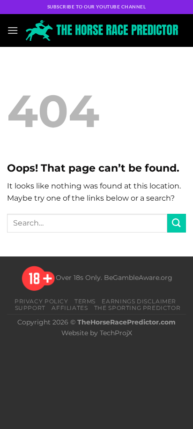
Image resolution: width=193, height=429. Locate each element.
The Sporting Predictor (137, 307)
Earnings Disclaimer (139, 301)
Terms (85, 301)
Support (30, 307)
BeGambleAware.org (138, 278)
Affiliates (70, 307)
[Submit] (176, 223)
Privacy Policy (41, 301)
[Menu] (12, 30)
